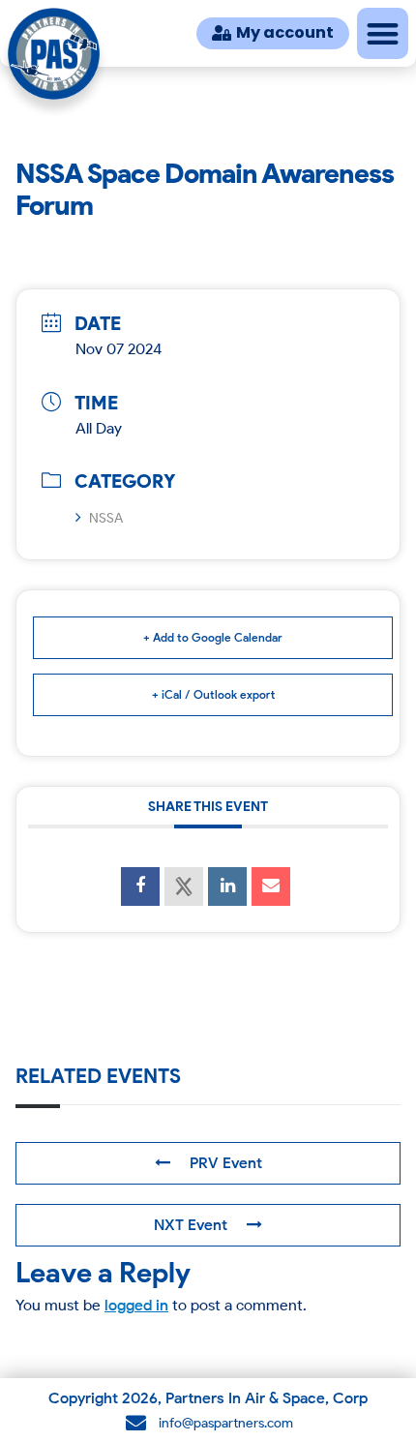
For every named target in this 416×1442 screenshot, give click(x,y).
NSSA (106, 518)
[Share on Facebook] (140, 886)
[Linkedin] (227, 886)
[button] (382, 33)
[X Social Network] (183, 886)
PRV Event (226, 1163)
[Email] (271, 886)
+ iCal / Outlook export (213, 694)
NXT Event (190, 1225)
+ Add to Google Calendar (212, 637)
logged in (136, 1305)
